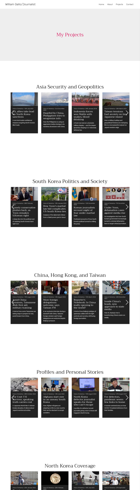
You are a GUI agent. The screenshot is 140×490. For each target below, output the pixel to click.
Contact (129, 4)
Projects (119, 4)
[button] (126, 112)
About (110, 4)
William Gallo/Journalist (20, 4)
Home (101, 4)
